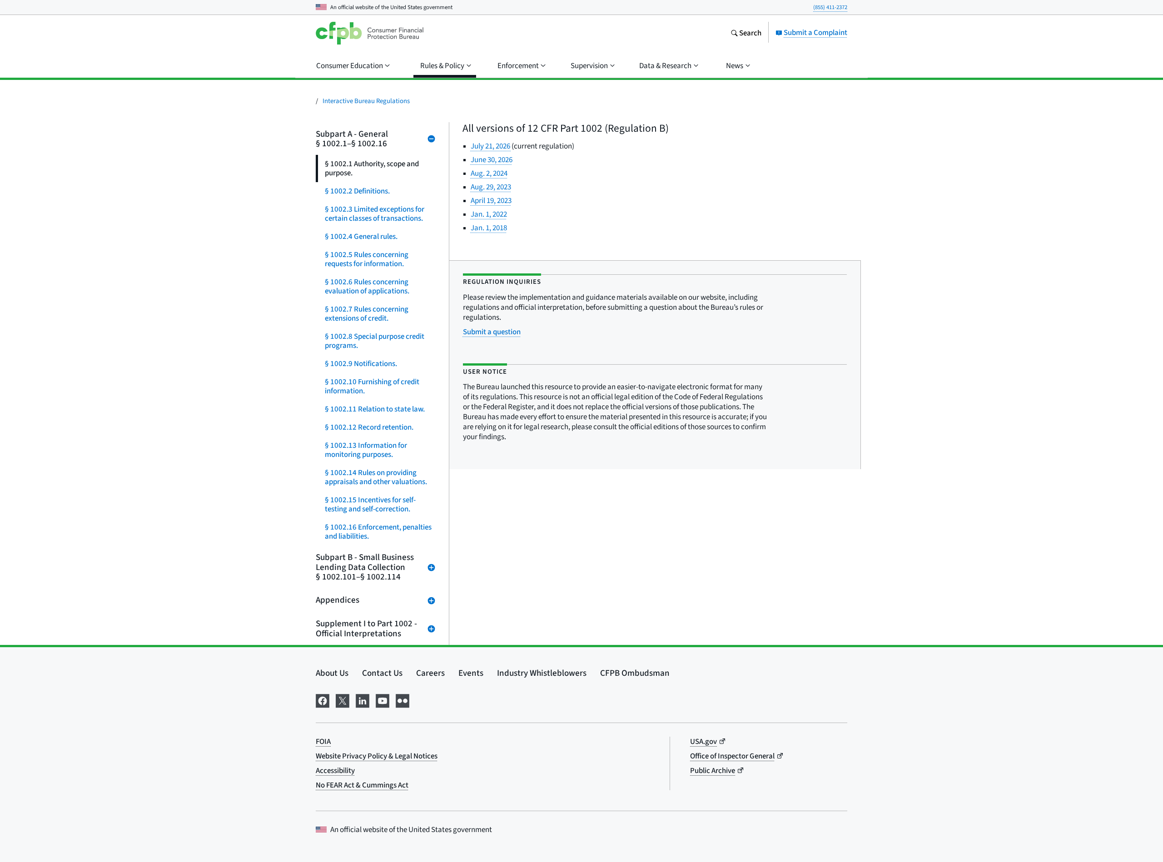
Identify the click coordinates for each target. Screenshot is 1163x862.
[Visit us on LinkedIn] (362, 699)
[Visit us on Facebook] (322, 699)
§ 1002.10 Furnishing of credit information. (372, 386)
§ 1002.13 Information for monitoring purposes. (366, 449)
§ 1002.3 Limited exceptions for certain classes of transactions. (374, 213)
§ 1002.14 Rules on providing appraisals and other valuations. (376, 477)
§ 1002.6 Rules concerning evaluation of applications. (367, 286)
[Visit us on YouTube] (382, 699)
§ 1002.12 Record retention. (369, 427)
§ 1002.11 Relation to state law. (375, 409)
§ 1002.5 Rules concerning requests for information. (366, 259)
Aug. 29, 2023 (491, 187)
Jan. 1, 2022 (489, 214)
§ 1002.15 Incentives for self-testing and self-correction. (370, 504)
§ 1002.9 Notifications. (361, 363)
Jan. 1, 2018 (489, 228)
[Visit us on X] (342, 699)
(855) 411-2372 (830, 7)
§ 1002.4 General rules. (361, 236)
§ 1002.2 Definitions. (357, 191)
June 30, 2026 (491, 159)
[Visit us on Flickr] (402, 699)
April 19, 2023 (491, 200)
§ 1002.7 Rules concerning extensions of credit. (366, 313)
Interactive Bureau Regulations (366, 100)
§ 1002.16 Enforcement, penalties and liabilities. (378, 531)
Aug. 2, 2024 (489, 173)
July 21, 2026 (491, 146)
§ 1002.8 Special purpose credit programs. (374, 340)
